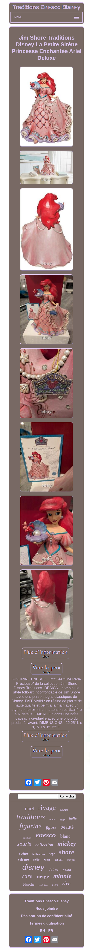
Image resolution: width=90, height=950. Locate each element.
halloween (38, 854)
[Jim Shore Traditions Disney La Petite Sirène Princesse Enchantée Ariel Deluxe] (46, 107)
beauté (67, 827)
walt (47, 859)
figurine (30, 826)
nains (67, 869)
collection (44, 844)
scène (23, 853)
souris (24, 844)
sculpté (71, 859)
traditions (30, 817)
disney (33, 867)
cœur (62, 819)
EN (42, 931)
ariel (58, 859)
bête (36, 859)
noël (29, 808)
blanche (28, 884)
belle (73, 819)
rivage (47, 807)
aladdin (64, 809)
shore (66, 852)
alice (55, 884)
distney (53, 869)
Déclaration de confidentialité (46, 916)
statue (52, 819)
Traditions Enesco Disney (46, 901)
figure (51, 827)
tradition (27, 837)
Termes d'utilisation (46, 923)
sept (52, 854)
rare (27, 876)
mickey (66, 843)
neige (43, 876)
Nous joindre (46, 908)
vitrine (23, 859)
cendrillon (43, 885)
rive (66, 883)
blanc (65, 836)
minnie (62, 876)
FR (50, 931)
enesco (46, 835)
